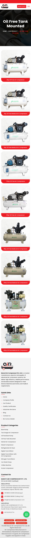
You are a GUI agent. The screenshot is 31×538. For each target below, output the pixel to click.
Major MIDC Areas (9, 523)
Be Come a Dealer (9, 419)
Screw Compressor (7, 468)
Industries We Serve (9, 409)
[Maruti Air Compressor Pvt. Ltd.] (5, 6)
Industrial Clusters (21, 523)
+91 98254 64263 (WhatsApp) (13, 493)
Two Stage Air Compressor (10, 433)
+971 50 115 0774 (9, 512)
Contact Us (6, 416)
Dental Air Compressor (8, 442)
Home (5, 31)
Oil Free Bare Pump (7, 436)
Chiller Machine (6, 465)
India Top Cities (9, 520)
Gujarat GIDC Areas (21, 520)
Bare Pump (4, 429)
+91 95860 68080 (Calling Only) (13, 496)
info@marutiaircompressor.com (14, 500)
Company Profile (8, 400)
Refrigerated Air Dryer (8, 448)
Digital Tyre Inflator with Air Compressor (8, 455)
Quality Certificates (9, 406)
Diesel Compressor (7, 445)
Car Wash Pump (6, 462)
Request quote (21, 6)
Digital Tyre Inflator (7, 451)
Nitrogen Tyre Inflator (8, 459)
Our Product (13, 31)
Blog (4, 413)
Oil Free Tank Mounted (8, 439)
